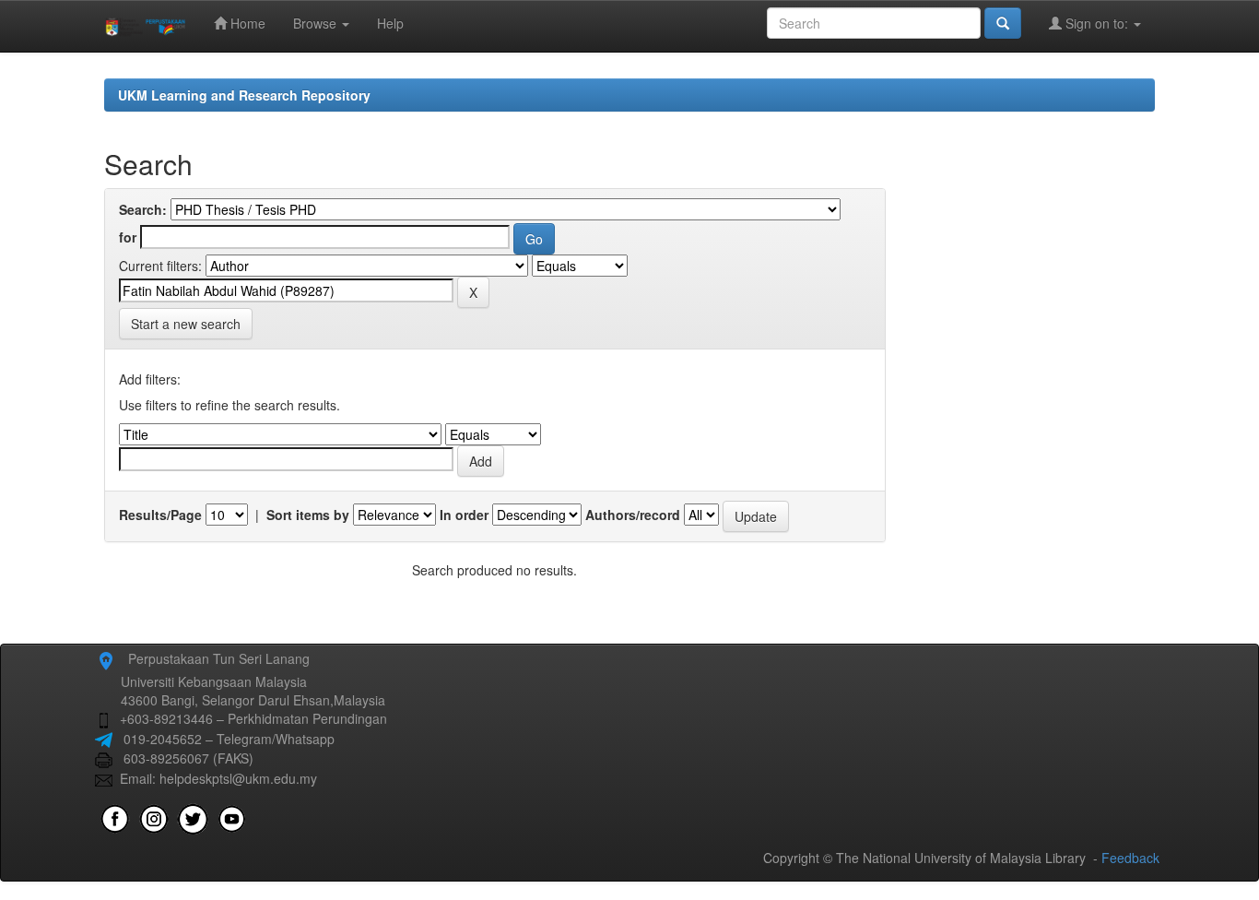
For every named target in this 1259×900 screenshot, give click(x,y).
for (127, 237)
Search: (143, 209)
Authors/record (632, 514)
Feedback (1130, 857)
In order (464, 514)
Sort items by (307, 514)
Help (390, 23)
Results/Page (160, 514)
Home (246, 23)
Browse (316, 23)
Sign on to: (1097, 23)
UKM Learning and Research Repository (244, 95)
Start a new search (186, 323)
